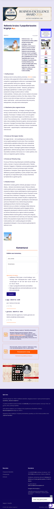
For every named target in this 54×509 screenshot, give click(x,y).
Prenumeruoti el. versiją (23, 351)
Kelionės (30, 77)
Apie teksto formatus (12, 275)
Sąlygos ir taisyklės (7, 503)
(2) (14, 28)
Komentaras (11, 264)
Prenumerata (6, 474)
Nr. (35, 35)
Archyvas (5, 477)
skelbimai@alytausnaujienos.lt (17, 335)
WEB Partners (48, 507)
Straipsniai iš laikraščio (8, 472)
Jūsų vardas (11, 258)
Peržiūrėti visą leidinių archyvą (23, 356)
